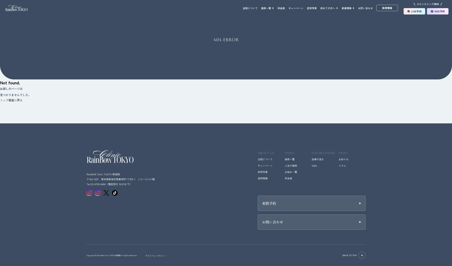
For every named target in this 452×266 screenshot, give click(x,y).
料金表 (281, 8)
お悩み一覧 (291, 172)
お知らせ (344, 159)
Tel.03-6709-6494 (96, 184)
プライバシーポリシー (155, 255)
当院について (250, 8)
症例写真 (312, 8)
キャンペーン (296, 8)
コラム (342, 165)
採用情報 (263, 178)
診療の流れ (318, 159)
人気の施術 (291, 165)
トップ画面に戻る (11, 100)
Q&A (314, 165)
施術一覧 (290, 159)
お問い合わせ (365, 8)
